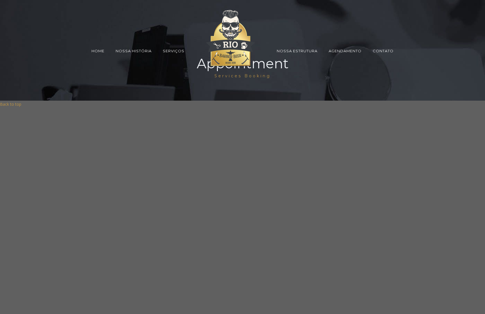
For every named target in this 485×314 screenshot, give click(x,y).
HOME (97, 51)
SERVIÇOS (173, 51)
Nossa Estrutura (297, 51)
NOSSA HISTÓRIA (134, 51)
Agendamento (345, 51)
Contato (383, 51)
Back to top (10, 104)
